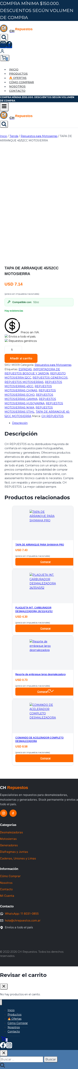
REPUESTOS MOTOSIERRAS (24, 382)
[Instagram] (3, 45)
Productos (18, 73)
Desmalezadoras (11, 832)
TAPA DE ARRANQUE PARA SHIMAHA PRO (39, 544)
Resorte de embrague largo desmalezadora (40, 674)
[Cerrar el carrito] (4, 986)
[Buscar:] (22, 1059)
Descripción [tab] (20, 423)
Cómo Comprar (21, 82)
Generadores (9, 845)
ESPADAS (25, 369)
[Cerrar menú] (1, 1002)
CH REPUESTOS (52, 416)
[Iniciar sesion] (2, 52)
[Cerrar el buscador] (4, 1053)
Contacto (17, 91)
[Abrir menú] (4, 106)
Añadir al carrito (21, 358)
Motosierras (8, 839)
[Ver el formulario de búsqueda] (4, 37)
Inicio (13, 69)
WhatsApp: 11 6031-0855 (22, 913)
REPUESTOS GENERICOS (50, 377)
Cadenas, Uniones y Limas (18, 858)
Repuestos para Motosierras (53, 365)
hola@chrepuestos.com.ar (23, 920)
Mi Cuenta (7, 895)
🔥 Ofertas (18, 78)
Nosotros (17, 86)
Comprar (42, 691)
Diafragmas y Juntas (14, 852)
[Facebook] (9, 45)
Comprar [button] (45, 561)
